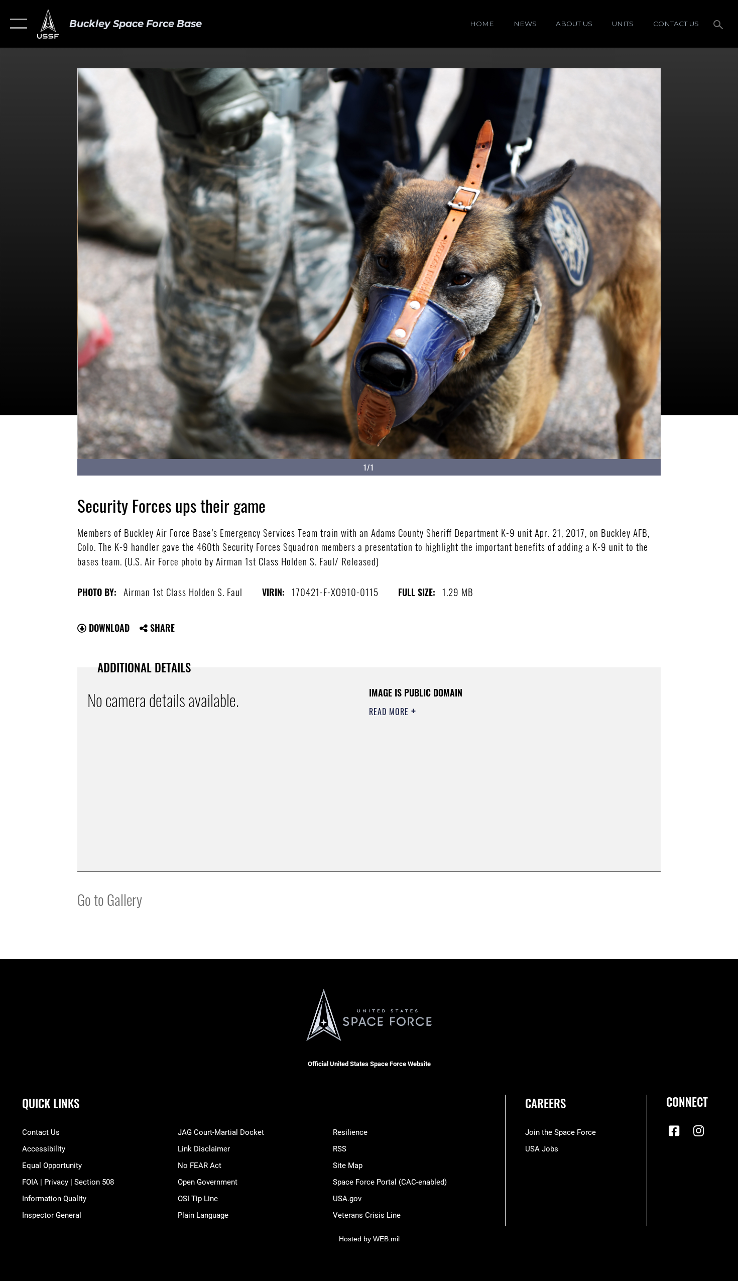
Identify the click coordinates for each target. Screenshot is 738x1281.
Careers (545, 1103)
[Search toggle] (719, 24)
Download (108, 627)
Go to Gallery (109, 899)
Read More (390, 712)
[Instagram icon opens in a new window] (698, 1130)
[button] (16, 24)
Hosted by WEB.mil (369, 1239)
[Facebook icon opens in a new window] (673, 1130)
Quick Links (50, 1103)
